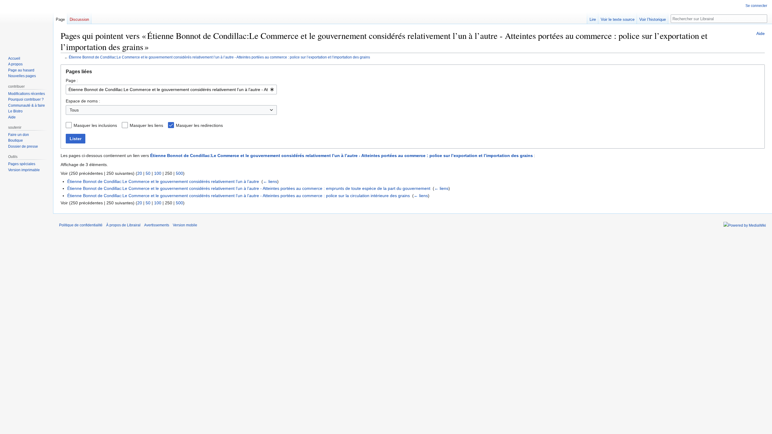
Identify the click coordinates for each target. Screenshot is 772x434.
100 (157, 173)
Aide (760, 33)
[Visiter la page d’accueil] (26, 24)
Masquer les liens (146, 125)
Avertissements (156, 225)
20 (139, 173)
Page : (72, 80)
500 (179, 173)
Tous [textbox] (74, 110)
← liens (270, 181)
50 (148, 173)
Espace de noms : (83, 101)
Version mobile (185, 225)
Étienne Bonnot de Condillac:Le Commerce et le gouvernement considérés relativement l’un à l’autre (163, 181)
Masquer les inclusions (95, 125)
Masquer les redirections (199, 125)
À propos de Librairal (123, 225)
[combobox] (171, 89)
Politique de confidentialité (81, 225)
